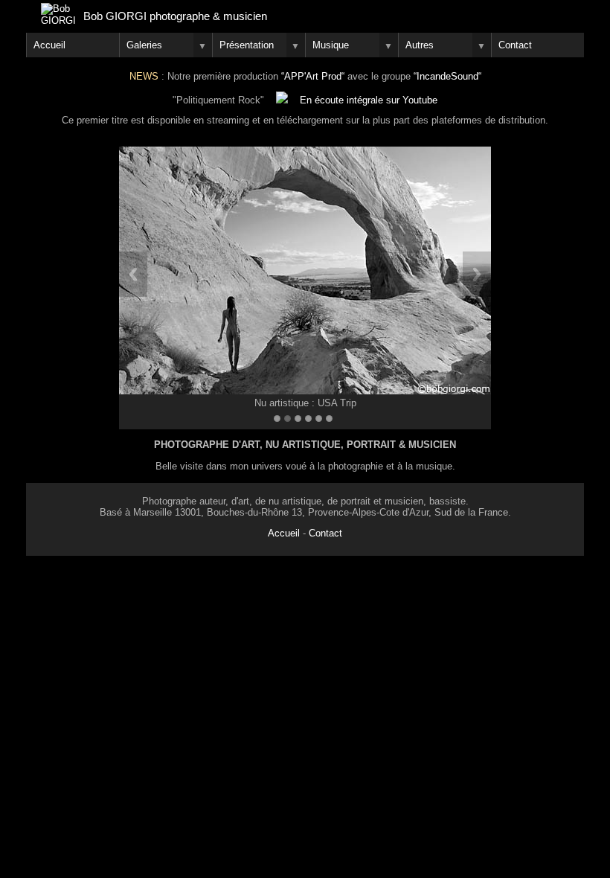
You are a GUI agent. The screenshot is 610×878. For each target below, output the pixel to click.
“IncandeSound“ (447, 76)
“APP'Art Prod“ (312, 76)
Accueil (49, 45)
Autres (419, 45)
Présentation (246, 45)
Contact (325, 533)
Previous (133, 274)
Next (477, 274)
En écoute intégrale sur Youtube (362, 100)
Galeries (144, 45)
